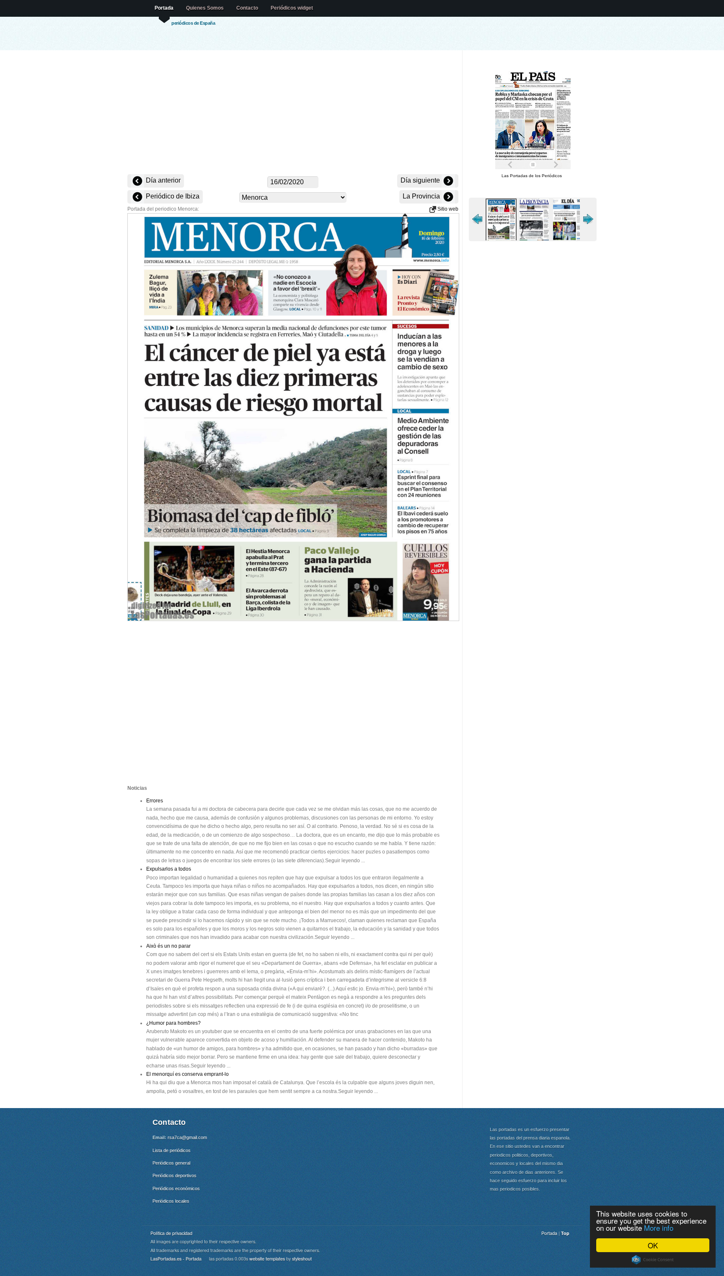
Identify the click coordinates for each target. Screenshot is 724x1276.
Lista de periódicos (172, 1150)
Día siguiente (421, 180)
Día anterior (162, 180)
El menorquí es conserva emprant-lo (187, 1074)
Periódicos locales (171, 1201)
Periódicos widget (292, 8)
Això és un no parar (168, 946)
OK (653, 1245)
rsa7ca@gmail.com (187, 1137)
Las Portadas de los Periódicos (532, 175)
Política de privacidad (171, 1233)
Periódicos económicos (176, 1188)
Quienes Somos (205, 8)
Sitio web (447, 209)
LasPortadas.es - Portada (176, 1258)
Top (565, 1233)
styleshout (302, 1258)
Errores (154, 801)
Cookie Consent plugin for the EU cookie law (653, 1259)
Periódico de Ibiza (171, 196)
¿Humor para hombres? (173, 1023)
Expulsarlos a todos (168, 869)
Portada (164, 8)
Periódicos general (171, 1162)
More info (658, 1227)
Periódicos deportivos (175, 1175)
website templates (267, 1258)
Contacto (247, 8)
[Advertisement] (292, 113)
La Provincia (422, 196)
